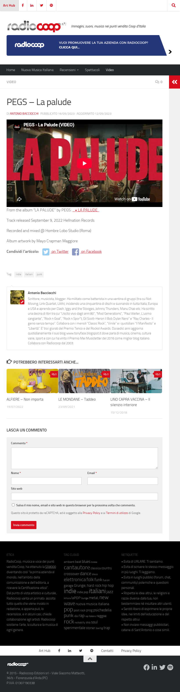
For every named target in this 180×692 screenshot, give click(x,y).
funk (98, 579)
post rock (80, 610)
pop (68, 609)
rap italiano (90, 616)
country (106, 568)
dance (85, 573)
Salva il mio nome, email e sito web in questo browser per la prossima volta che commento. (75, 505)
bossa (94, 562)
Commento (19, 443)
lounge (84, 598)
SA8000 (50, 567)
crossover (71, 574)
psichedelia (102, 610)
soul (94, 622)
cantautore (77, 567)
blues (86, 561)
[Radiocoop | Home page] (37, 26)
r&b (76, 616)
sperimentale (74, 627)
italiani (29, 274)
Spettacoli (92, 70)
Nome (16, 473)
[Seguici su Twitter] (162, 667)
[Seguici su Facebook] (147, 667)
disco (95, 574)
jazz (109, 591)
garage (68, 586)
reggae (101, 616)
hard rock (94, 585)
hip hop (108, 585)
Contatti (107, 651)
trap (107, 628)
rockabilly (80, 622)
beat (78, 562)
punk (39, 274)
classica (96, 568)
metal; (94, 598)
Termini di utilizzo (117, 513)
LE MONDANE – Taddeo (77, 399)
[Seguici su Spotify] (170, 667)
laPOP (75, 598)
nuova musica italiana (92, 604)
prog (89, 610)
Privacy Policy (91, 513)
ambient (69, 562)
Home (10, 70)
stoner (90, 628)
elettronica (75, 579)
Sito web (16, 488)
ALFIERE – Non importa (25, 399)
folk (90, 579)
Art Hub (9, 5)
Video (110, 70)
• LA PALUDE (85, 210)
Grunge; (80, 585)
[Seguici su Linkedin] (154, 667)
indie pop (82, 592)
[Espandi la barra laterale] (174, 82)
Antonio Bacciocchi (24, 114)
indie (18, 274)
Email (92, 473)
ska (88, 622)
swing (99, 628)
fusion (106, 580)
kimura (67, 598)
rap (82, 615)
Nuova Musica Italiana (37, 70)
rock (69, 621)
